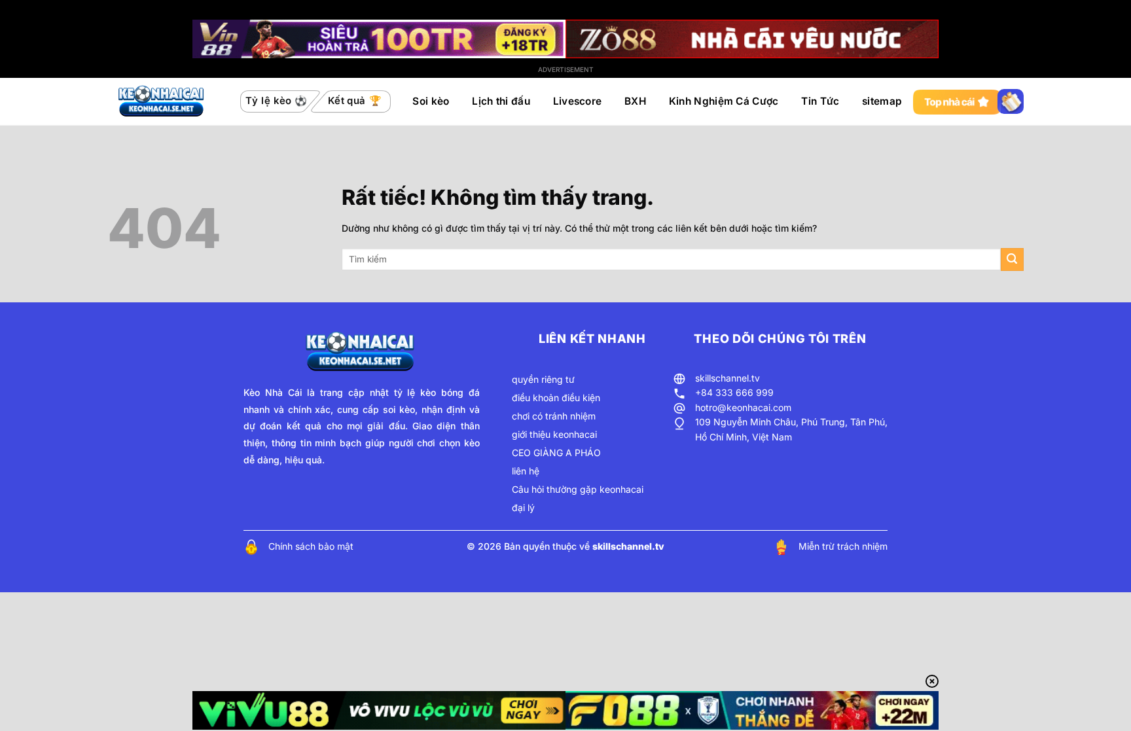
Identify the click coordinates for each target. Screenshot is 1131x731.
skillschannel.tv (727, 377)
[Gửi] (1012, 259)
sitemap (882, 101)
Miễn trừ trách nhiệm (843, 546)
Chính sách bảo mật (310, 546)
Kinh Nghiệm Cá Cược (724, 101)
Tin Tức (820, 101)
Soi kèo (430, 101)
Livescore (577, 101)
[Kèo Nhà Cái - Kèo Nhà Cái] (162, 101)
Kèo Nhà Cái (272, 392)
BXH (635, 101)
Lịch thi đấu (501, 101)
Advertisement (566, 69)
